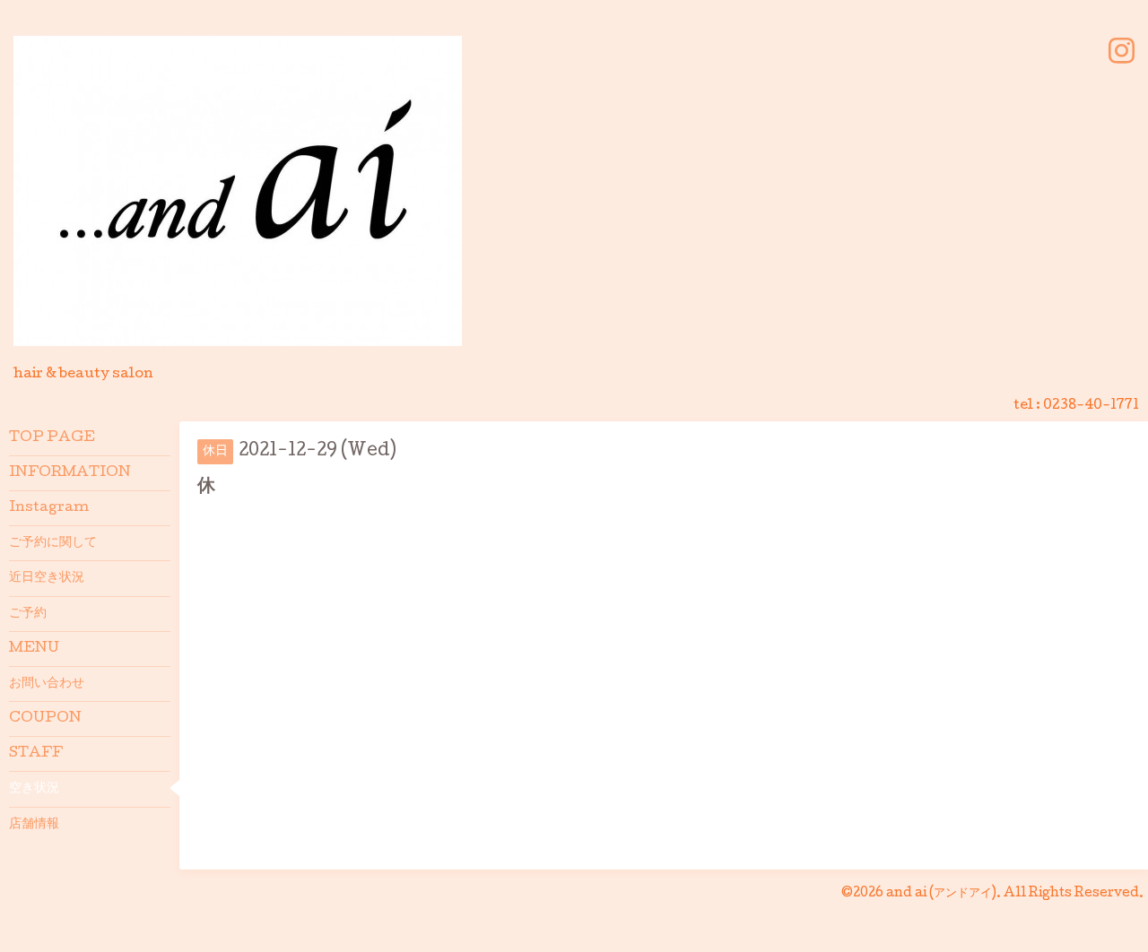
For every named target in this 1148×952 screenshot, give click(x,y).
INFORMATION (70, 473)
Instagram (49, 508)
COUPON (45, 719)
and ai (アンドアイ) (941, 893)
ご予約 (28, 614)
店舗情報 (34, 825)
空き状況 (34, 789)
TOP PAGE (52, 438)
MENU (34, 649)
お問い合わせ (46, 684)
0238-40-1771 (1091, 406)
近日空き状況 (46, 578)
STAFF (36, 754)
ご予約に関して (53, 543)
